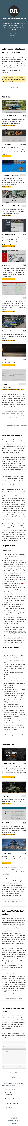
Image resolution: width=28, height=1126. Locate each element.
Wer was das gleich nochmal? (14, 901)
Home (14, 1115)
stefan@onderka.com (11, 1099)
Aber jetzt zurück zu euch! (14, 998)
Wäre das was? (14, 87)
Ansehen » (18, 123)
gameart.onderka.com (18, 978)
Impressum (14, 1117)
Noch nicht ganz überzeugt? (14, 735)
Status (14, 1123)
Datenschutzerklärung (14, 1120)
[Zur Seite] (2, 116)
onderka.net (11, 77)
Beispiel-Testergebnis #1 (16, 891)
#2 (5, 893)
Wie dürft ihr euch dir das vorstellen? (15, 425)
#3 (10, 893)
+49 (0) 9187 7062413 (11, 1103)
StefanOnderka (9, 1107)
